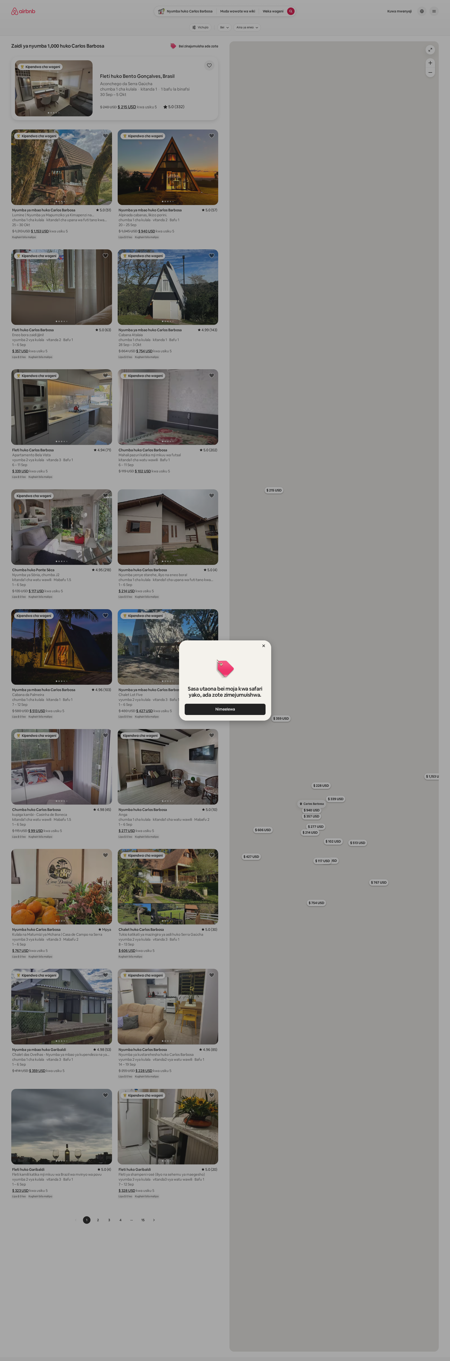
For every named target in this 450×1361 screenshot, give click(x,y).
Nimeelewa (225, 709)
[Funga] (264, 646)
